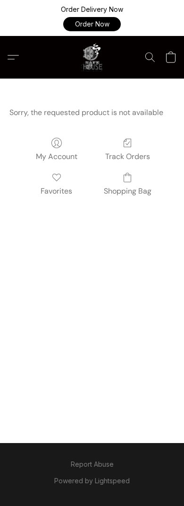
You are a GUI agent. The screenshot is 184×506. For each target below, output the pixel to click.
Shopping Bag (127, 191)
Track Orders (127, 156)
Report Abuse (92, 464)
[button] (92, 24)
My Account (56, 156)
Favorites (56, 191)
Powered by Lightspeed (92, 481)
